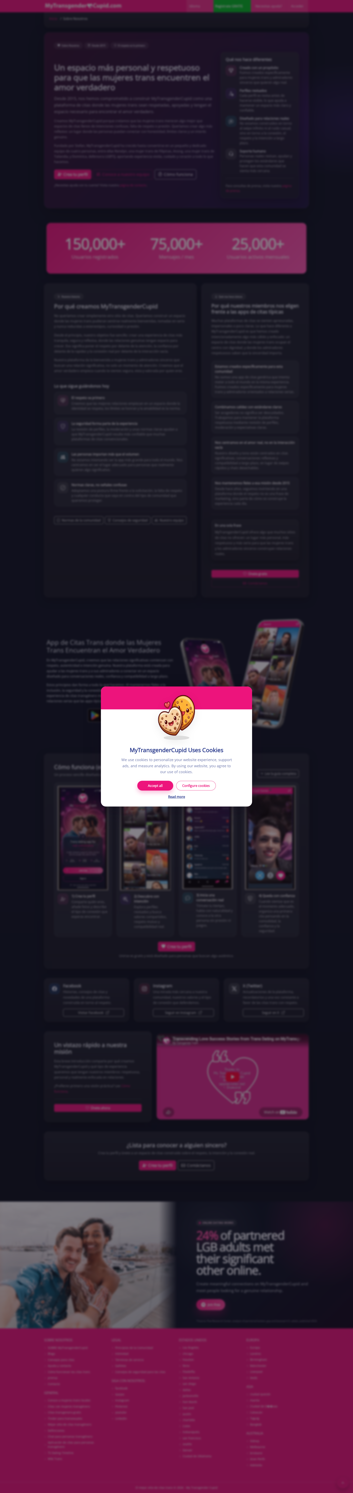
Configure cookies (196, 785)
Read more (176, 796)
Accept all (155, 785)
